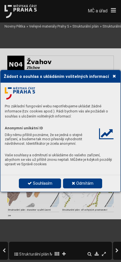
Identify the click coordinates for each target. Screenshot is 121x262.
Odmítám (84, 183)
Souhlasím (42, 183)
